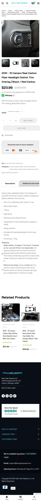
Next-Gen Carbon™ (12, 172)
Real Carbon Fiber (13, 12)
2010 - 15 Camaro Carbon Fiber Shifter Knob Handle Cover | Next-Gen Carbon (10, 334)
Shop (10, 10)
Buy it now (21, 128)
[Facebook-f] (3, 396)
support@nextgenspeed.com (13, 386)
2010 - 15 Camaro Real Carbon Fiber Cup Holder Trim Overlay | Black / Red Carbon (30, 336)
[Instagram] (7, 396)
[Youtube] (11, 396)
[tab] (10, 183)
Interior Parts (19, 10)
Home (4, 10)
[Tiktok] (14, 396)
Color (4, 113)
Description (10, 183)
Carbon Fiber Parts (29, 166)
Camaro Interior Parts (16, 166)
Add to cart (28, 120)
